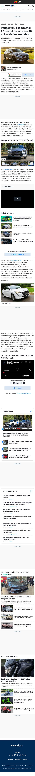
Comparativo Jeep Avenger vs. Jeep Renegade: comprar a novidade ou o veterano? (17, 503)
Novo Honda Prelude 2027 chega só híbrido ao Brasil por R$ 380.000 (17, 524)
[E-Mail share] (24, 383)
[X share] (14, 383)
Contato (25, 759)
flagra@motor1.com (24, 393)
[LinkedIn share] (17, 383)
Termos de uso (29, 765)
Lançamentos (13, 534)
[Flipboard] (15, 755)
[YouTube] (23, 755)
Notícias (3, 10)
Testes (9, 10)
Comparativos (13, 506)
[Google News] (17, 755)
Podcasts (31, 10)
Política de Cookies (19, 765)
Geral (10, 527)
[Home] (11, 5)
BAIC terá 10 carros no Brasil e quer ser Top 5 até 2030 (16, 496)
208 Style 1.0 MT (16, 260)
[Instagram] (20, 755)
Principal (3, 24)
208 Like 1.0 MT (8, 170)
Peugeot (10, 24)
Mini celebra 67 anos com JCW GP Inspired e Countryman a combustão (16, 510)
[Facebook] (9, 755)
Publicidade (18, 759)
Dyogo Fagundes (15, 68)
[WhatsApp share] (21, 383)
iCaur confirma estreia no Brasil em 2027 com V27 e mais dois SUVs (17, 517)
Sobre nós (10, 759)
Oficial (10, 499)
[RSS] (25, 755)
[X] (12, 755)
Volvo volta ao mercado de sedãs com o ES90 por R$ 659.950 (17, 531)
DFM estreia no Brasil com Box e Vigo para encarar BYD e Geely (16, 538)
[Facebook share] (11, 383)
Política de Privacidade (8, 765)
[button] (3, 163)
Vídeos (24, 10)
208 (16, 24)
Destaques (16, 10)
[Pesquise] (29, 6)
